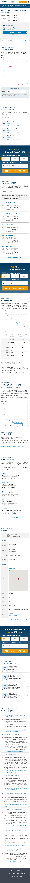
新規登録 (18, 870)
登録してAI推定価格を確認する (13, 125)
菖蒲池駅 (6, 387)
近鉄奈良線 (11, 613)
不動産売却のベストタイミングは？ (15, 751)
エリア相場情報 (15, 5)
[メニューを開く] (28, 2)
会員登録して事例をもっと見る (15, 257)
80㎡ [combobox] (9, 91)
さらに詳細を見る (15, 619)
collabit (16, 879)
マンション (6, 158)
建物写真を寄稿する (17, 536)
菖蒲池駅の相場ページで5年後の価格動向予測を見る (14, 446)
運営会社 (21, 876)
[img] (15, 324)
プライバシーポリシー (12, 876)
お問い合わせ (16, 873)
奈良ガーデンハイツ (7, 246)
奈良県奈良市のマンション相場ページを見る (12, 372)
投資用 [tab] (10, 191)
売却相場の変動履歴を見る (15, 546)
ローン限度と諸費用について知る (14, 861)
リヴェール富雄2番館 (7, 235)
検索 (26, 40)
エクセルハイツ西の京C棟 (8, 202)
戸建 (15, 158)
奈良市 (25, 5)
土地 (24, 158)
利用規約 (23, 873)
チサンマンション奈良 (8, 224)
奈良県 (21, 5)
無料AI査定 (23, 2)
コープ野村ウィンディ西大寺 (9, 213)
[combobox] (12, 40)
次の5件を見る (15, 517)
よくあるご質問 (7, 873)
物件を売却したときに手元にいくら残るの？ (17, 845)
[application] (15, 72)
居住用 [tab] (4, 191)
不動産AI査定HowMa (6, 5)
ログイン (12, 870)
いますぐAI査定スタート (15, 32)
